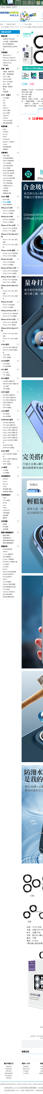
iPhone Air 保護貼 (8, 222)
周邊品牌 (4, 546)
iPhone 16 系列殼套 (9, 262)
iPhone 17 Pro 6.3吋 (8, 225)
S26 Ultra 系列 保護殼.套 (10, 427)
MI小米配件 (5, 378)
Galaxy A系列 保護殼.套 (10, 435)
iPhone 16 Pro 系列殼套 (10, 279)
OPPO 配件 (5, 392)
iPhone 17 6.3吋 (6, 208)
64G (4, 103)
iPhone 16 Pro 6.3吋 (8, 277)
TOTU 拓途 (6, 589)
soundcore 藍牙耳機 (9, 178)
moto (4, 505)
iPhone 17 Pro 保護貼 (9, 231)
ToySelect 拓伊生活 (9, 592)
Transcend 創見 (7, 120)
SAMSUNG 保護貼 (8, 447)
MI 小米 (5, 134)
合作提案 (26, 1073)
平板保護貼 (6, 513)
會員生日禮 (26, 1069)
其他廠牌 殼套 (7, 489)
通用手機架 (6, 535)
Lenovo (5, 481)
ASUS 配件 (5, 344)
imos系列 (5, 567)
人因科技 (5, 188)
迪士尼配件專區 (7, 594)
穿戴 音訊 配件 (11, 24)
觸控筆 (5, 518)
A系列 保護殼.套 (8, 402)
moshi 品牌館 (7, 582)
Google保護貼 (7, 366)
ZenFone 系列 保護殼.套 (10, 347)
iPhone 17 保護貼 (8, 213)
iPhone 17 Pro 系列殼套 (10, 228)
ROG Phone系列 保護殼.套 (10, 351)
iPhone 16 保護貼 (8, 264)
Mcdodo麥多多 (7, 577)
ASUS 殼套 (6, 355)
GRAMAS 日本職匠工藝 (10, 562)
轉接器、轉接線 (7, 86)
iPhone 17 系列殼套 (9, 211)
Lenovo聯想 (6, 500)
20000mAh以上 (7, 63)
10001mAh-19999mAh (9, 60)
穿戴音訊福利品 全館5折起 (10, 48)
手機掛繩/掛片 (7, 538)
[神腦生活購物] (18, 15)
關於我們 (8, 1071)
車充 (4, 89)
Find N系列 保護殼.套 (9, 400)
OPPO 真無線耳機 (8, 170)
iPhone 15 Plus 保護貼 (9, 316)
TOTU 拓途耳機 (7, 183)
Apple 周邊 (28, 24)
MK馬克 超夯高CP (8, 574)
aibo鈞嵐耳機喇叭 (8, 158)
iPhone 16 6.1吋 (6, 259)
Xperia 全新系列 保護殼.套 (10, 455)
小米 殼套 (6, 386)
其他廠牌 (5, 190)
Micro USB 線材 (8, 81)
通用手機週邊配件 (8, 543)
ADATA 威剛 (6, 110)
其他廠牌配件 (6, 476)
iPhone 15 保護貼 (8, 307)
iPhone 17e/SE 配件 (8, 250)
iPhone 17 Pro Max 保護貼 (10, 246)
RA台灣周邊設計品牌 (9, 587)
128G (4, 105)
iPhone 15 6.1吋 (6, 302)
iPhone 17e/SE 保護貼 (9, 256)
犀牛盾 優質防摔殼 (8, 597)
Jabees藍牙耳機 (8, 165)
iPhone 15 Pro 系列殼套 (10, 322)
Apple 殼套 (6, 199)
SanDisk (5, 118)
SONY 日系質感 (8, 175)
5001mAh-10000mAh (9, 58)
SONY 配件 (5, 451)
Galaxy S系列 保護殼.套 (10, 432)
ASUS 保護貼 (7, 357)
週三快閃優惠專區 (8, 44)
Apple (4, 129)
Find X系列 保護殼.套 (9, 397)
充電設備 (5, 91)
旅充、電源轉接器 (8, 74)
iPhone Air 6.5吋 (7, 216)
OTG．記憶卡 (6, 95)
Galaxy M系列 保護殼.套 (10, 437)
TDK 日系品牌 (7, 180)
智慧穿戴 (4, 126)
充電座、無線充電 (8, 71)
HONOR (5, 479)
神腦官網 (8, 1066)
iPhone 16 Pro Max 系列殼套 (10, 292)
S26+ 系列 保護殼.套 (9, 425)
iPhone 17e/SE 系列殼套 (10, 253)
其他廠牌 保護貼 (8, 491)
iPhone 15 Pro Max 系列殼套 (10, 335)
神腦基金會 (8, 1069)
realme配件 (5, 411)
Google (5, 144)
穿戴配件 (5, 149)
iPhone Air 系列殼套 (9, 219)
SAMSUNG (6, 139)
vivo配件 (4, 467)
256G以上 (6, 108)
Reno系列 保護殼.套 (9, 395)
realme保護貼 (7, 416)
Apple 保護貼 (7, 202)
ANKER (5, 551)
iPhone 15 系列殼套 (9, 305)
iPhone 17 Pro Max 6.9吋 (9, 235)
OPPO (5, 137)
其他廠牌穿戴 (7, 147)
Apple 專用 (6, 155)
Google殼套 (6, 363)
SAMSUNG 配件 (7, 420)
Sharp (4, 486)
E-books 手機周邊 (8, 559)
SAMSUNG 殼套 (8, 445)
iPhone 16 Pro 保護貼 (9, 282)
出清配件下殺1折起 (8, 39)
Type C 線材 (6, 76)
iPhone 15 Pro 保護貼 (9, 325)
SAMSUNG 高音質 (8, 173)
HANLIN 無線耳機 (8, 160)
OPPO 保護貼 (7, 407)
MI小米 (5, 503)
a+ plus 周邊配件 (8, 554)
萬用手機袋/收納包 (8, 540)
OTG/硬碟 (6, 98)
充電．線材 (5, 69)
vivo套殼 (5, 470)
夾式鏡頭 (5, 526)
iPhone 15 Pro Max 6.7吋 (9, 329)
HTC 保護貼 (6, 375)
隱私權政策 (8, 1075)
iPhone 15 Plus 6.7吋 (8, 310)
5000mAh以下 (7, 55)
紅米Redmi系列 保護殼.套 (10, 384)
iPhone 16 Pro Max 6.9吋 (9, 287)
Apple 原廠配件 (7, 204)
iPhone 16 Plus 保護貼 (9, 273)
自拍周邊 (4, 521)
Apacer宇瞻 (6, 113)
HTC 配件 (4, 369)
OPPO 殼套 (6, 405)
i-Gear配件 (6, 564)
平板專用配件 (6, 495)
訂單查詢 (26, 1071)
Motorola (5, 484)
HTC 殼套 (6, 372)
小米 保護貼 (6, 389)
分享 (25, 84)
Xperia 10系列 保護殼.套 (10, 459)
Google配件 (5, 361)
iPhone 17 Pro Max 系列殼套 (10, 241)
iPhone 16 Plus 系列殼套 (10, 271)
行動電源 (4, 52)
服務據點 (8, 7)
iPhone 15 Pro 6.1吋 (8, 319)
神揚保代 (14, 7)
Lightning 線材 (7, 79)
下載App (2, 7)
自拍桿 (5, 524)
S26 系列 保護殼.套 (9, 422)
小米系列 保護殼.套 (9, 381)
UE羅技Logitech (8, 185)
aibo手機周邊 (7, 556)
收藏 (32, 84)
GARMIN (5, 132)
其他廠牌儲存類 (7, 123)
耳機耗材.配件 (7, 193)
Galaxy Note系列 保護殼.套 (10, 441)
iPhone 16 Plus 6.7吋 (8, 268)
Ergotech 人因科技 (8, 142)
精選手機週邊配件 (7, 532)
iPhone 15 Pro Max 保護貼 (10, 340)
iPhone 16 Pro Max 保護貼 (10, 297)
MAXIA (5, 579)
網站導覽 (8, 1078)
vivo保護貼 (6, 473)
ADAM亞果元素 (7, 549)
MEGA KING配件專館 (9, 572)
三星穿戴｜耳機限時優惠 (10, 41)
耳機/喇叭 (4, 153)
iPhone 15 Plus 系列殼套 (10, 313)
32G (4, 100)
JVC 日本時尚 (7, 163)
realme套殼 (6, 414)
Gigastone (6, 115)
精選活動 (4, 36)
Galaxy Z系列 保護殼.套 (10, 430)
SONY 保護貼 (7, 464)
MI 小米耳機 (6, 168)
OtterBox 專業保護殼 (9, 584)
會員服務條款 (9, 1073)
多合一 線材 (6, 84)
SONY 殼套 (6, 461)
